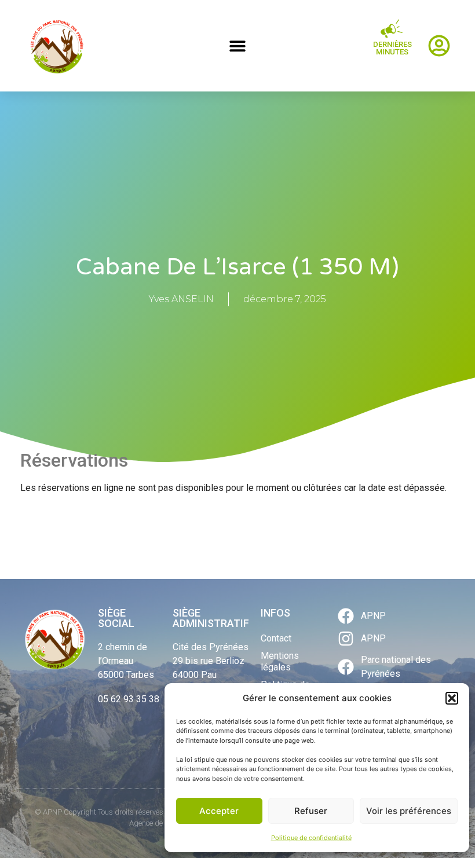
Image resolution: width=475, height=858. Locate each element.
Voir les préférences (408, 810)
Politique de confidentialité (311, 838)
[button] (452, 698)
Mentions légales (280, 661)
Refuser (310, 810)
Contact (276, 638)
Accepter (219, 810)
